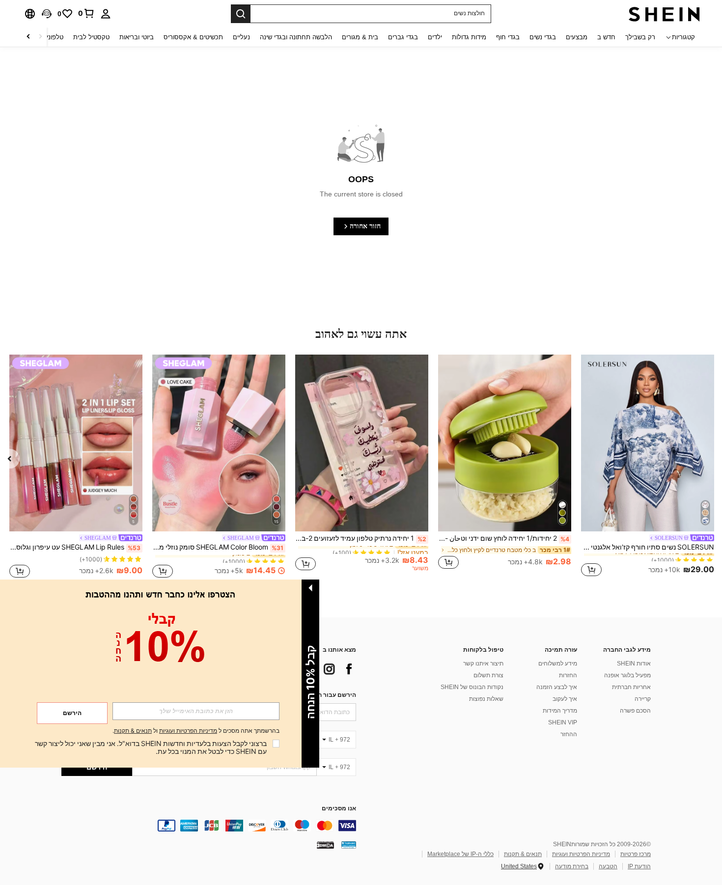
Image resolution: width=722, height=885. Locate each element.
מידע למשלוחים (557, 663)
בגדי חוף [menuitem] (508, 37)
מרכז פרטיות (635, 854)
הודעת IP (639, 866)
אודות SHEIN (634, 663)
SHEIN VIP (562, 722)
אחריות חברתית (631, 687)
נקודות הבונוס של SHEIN (472, 687)
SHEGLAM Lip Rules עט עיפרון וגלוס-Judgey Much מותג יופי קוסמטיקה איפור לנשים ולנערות (74, 547)
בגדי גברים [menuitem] (403, 37)
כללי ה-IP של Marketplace (460, 854)
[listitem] (647, 467)
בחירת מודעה (571, 866)
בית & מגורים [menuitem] (360, 37)
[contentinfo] (208, 825)
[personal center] (105, 14)
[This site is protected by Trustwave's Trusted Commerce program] (348, 844)
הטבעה (608, 866)
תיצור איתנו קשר (483, 663)
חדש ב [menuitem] (606, 37)
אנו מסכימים (339, 808)
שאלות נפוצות (486, 698)
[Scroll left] (40, 37)
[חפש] (240, 13)
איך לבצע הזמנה (556, 687)
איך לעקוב (565, 698)
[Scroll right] (28, 37)
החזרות (568, 675)
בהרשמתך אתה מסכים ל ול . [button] (195, 731)
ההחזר (568, 734)
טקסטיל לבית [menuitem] (91, 37)
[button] (47, 14)
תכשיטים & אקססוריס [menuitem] (193, 37)
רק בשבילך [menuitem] (640, 37)
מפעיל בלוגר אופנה (627, 675)
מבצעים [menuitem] (576, 37)
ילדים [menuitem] (435, 37)
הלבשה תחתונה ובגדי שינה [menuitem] (296, 37)
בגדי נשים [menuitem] (542, 37)
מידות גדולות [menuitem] (469, 37)
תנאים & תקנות (523, 854)
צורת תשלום (488, 675)
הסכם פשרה (635, 710)
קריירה (643, 698)
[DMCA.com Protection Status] (325, 844)
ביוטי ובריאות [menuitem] (136, 37)
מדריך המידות (560, 710)
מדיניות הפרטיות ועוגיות (581, 854)
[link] (86, 13)
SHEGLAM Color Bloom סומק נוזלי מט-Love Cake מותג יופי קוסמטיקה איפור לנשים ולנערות (217, 547)
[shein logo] (664, 13)
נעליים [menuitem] (241, 37)
